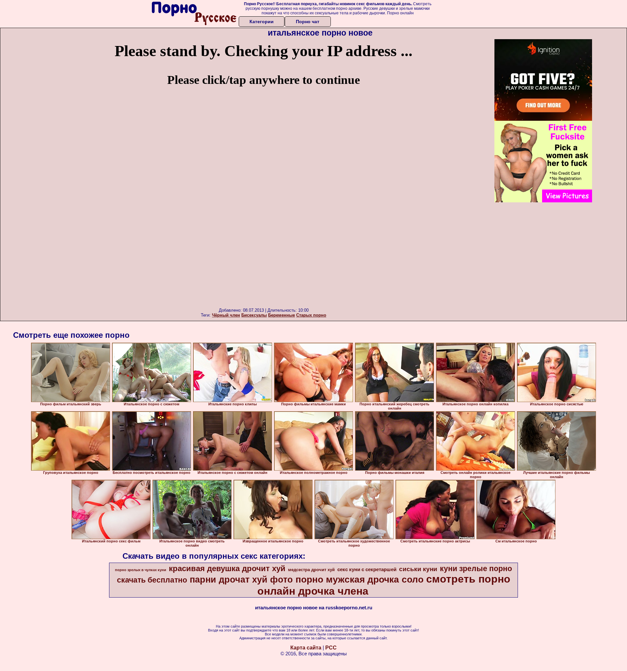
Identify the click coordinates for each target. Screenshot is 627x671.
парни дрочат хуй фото (241, 580)
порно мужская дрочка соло (360, 579)
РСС (331, 647)
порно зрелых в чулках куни (140, 570)
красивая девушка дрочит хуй (227, 568)
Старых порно (311, 315)
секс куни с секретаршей (366, 569)
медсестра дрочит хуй (311, 569)
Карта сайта (305, 647)
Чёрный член (226, 315)
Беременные (281, 315)
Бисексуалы (254, 315)
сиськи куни (418, 569)
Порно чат (307, 21)
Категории (261, 21)
